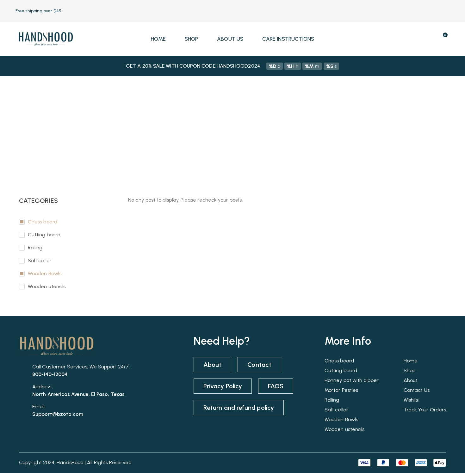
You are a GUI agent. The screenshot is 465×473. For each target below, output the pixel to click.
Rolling (35, 248)
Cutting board (44, 235)
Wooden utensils (46, 286)
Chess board (42, 222)
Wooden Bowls (44, 273)
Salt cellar (40, 261)
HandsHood (70, 462)
